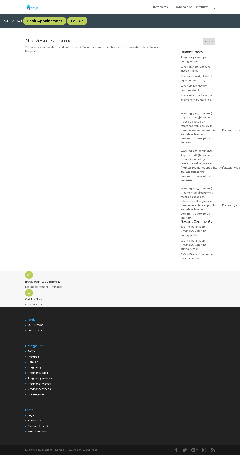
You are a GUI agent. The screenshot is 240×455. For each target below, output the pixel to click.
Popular (33, 362)
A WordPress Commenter (197, 254)
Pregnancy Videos (39, 383)
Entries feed (35, 420)
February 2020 (37, 330)
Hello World (192, 258)
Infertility (202, 7)
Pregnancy (34, 367)
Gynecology (184, 7)
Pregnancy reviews (40, 378)
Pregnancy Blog (38, 372)
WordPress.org (37, 431)
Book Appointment (44, 21)
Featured (33, 356)
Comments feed (38, 426)
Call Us (77, 21)
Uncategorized (37, 394)
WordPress (90, 449)
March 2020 (35, 325)
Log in (31, 415)
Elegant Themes (53, 449)
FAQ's (31, 351)
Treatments (160, 7)
